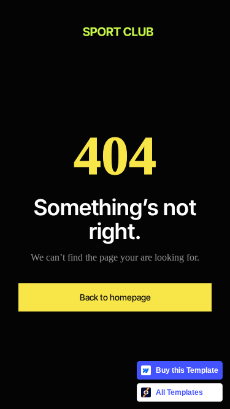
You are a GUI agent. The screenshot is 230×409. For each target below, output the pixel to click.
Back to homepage (115, 297)
